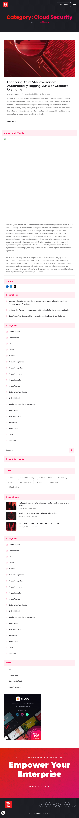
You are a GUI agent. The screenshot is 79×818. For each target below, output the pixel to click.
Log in (11, 669)
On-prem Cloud (15, 416)
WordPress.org (14, 687)
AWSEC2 (11, 477)
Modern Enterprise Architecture (22, 404)
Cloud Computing (16, 368)
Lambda (11, 482)
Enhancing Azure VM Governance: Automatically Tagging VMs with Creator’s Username (37, 86)
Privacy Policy (45, 813)
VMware (12, 440)
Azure (11, 350)
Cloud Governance (16, 374)
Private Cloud (14, 422)
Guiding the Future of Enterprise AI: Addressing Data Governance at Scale (39, 310)
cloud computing (27, 477)
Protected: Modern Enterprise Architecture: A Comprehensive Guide (44, 504)
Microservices (25, 482)
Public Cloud (14, 428)
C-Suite (12, 356)
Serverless (53, 482)
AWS (11, 344)
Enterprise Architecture (18, 392)
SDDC (11, 434)
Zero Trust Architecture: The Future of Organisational (40, 523)
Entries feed (13, 675)
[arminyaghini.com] (5, 4)
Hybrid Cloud (14, 398)
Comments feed (15, 681)
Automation (14, 338)
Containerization (46, 477)
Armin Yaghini (14, 332)
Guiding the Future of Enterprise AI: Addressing (38, 513)
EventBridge (63, 477)
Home (32, 22)
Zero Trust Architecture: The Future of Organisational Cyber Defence (37, 316)
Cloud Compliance (16, 362)
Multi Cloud (13, 410)
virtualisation (13, 487)
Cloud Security (15, 380)
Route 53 (40, 482)
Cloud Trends (14, 386)
